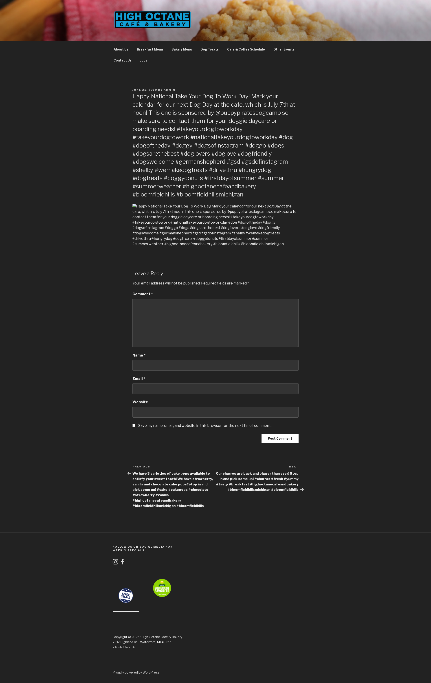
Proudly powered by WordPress (136, 672)
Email (138, 379)
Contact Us (123, 60)
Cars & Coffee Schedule (246, 49)
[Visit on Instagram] (115, 563)
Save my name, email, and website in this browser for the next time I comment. (204, 425)
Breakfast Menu (150, 49)
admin (169, 89)
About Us (121, 49)
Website (140, 402)
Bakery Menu (182, 49)
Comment (142, 294)
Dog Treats (210, 49)
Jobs (143, 60)
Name (138, 355)
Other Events (284, 49)
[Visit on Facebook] (122, 563)
